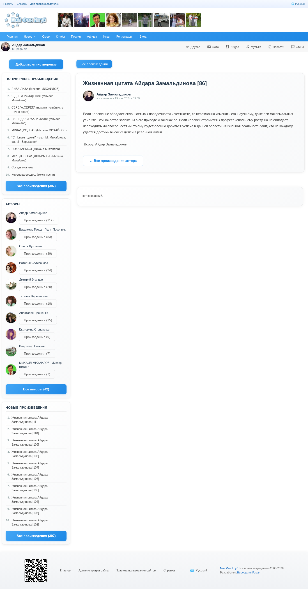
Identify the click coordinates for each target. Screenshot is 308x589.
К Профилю (19, 49)
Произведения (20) (38, 287)
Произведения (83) (38, 237)
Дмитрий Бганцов (31, 279)
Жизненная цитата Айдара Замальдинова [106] (29, 476)
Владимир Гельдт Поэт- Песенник (42, 229)
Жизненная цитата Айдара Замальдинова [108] (29, 454)
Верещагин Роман (248, 572)
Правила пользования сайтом (136, 570)
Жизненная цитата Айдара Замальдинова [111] (29, 420)
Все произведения (94, 64)
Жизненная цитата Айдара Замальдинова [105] (29, 488)
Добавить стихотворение (36, 64)
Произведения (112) (39, 220)
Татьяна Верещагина (33, 296)
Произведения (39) (38, 253)
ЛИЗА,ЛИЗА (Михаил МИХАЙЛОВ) (35, 89)
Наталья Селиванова (33, 263)
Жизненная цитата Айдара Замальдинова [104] (29, 499)
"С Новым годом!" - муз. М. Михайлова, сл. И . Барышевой (38, 139)
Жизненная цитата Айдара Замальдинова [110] (29, 431)
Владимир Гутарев (32, 346)
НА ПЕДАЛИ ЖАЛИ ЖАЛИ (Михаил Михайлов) (35, 121)
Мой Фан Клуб (229, 568)
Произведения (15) (38, 320)
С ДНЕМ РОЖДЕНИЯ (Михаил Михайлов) (32, 98)
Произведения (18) (38, 303)
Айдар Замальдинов (33, 213)
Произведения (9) (37, 337)
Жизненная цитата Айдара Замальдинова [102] (29, 522)
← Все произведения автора (113, 161)
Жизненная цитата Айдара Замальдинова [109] (29, 442)
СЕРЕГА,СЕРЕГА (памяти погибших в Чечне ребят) (37, 109)
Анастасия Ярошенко (33, 313)
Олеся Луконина (30, 246)
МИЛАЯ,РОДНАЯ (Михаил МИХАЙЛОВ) (39, 130)
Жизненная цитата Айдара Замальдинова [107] (29, 465)
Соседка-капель (22, 167)
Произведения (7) (37, 353)
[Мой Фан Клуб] (25, 20)
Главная (65, 570)
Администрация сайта (93, 570)
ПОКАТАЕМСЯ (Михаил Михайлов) (35, 149)
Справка (169, 570)
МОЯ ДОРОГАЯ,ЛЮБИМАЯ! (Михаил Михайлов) (37, 158)
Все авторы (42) (36, 389)
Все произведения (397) (36, 186)
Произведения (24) (38, 270)
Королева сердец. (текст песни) (33, 174)
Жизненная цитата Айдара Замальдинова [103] (29, 511)
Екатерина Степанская (34, 329)
